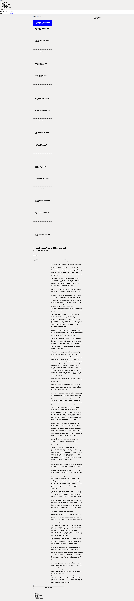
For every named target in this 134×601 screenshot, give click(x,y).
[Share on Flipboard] (44, 33)
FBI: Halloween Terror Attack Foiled (42, 110)
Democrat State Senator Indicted (42, 178)
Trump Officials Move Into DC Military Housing (41, 167)
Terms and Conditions (6, 7)
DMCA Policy (4, 5)
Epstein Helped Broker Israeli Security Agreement (41, 64)
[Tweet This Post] (44, 32)
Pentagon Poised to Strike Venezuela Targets (40, 121)
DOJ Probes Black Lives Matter (41, 155)
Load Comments (48, 587)
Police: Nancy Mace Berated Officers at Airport (41, 76)
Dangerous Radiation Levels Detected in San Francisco (41, 145)
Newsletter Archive (6, 4)
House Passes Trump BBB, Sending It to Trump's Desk (42, 23)
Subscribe (4, 3)
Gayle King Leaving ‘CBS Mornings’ (42, 223)
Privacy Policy (5, 6)
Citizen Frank (35, 255)
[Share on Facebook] (44, 31)
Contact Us (4, 2)
